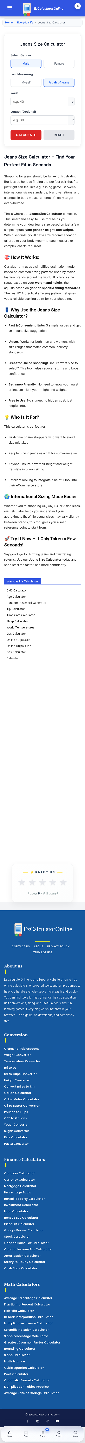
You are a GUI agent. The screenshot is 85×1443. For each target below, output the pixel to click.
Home (9, 22)
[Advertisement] (42, 713)
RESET (59, 135)
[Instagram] (38, 1421)
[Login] (77, 6)
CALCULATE (26, 135)
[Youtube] (57, 1421)
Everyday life (25, 22)
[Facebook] (28, 1421)
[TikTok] (47, 1421)
